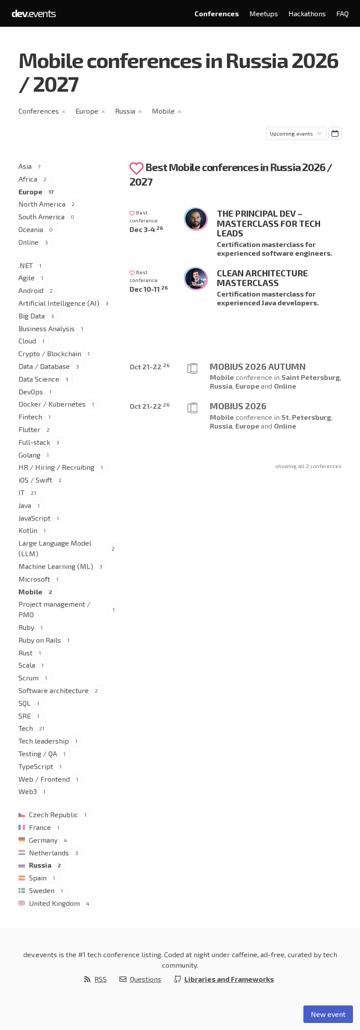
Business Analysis (46, 328)
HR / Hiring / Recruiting (56, 467)
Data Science (38, 379)
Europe (87, 111)
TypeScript (35, 766)
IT (21, 492)
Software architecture (53, 690)
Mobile (163, 111)
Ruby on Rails (39, 640)
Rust (25, 652)
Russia (125, 111)
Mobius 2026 (238, 406)
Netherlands (49, 852)
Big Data (31, 315)
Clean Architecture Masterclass (262, 278)
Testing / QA (37, 753)
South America (41, 216)
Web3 (27, 791)
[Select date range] (335, 133)
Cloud (27, 340)
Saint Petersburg (310, 377)
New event (328, 1014)
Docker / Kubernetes (52, 404)
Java (24, 505)
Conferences (216, 13)
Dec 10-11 (149, 289)
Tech (25, 728)
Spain (38, 877)
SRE (24, 716)
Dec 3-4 (146, 229)
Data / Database (44, 366)
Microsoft (34, 579)
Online (28, 242)
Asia (25, 166)
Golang (29, 455)
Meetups (263, 13)
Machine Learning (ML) (55, 566)
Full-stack (34, 442)
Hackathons (307, 13)
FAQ (342, 13)
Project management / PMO (54, 609)
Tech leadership (43, 741)
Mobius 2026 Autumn (258, 366)
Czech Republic (53, 814)
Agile (26, 277)
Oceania (30, 229)
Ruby (26, 627)
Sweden (41, 890)
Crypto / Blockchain (49, 353)
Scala (26, 665)
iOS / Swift (35, 480)
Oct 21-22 (150, 366)
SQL (24, 703)
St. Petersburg (306, 417)
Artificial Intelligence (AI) (58, 303)
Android (30, 290)
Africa (27, 179)
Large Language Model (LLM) (54, 548)
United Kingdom (54, 903)
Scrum (28, 677)
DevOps (30, 391)
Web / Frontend (44, 779)
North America (41, 204)
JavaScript (34, 518)
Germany (43, 840)
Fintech (30, 416)
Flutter (29, 429)
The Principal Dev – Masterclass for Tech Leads (268, 223)
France (40, 827)
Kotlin (27, 530)
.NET (25, 265)
